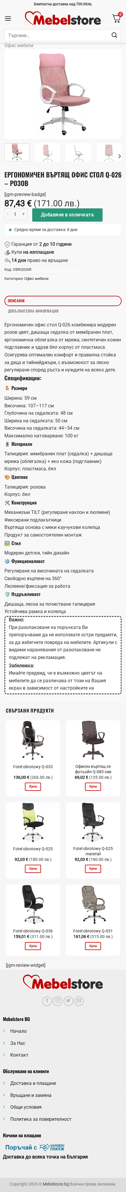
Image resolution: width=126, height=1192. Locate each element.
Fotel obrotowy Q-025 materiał (93, 851)
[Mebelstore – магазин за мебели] (63, 18)
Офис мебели (18, 45)
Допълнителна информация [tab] (33, 311)
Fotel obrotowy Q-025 (33, 848)
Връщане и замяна (31, 1095)
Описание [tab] (16, 300)
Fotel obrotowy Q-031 (93, 931)
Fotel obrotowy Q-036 (33, 931)
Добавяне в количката (67, 215)
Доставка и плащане (33, 1083)
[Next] (112, 94)
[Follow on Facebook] (47, 1001)
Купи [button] (33, 786)
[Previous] (14, 94)
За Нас (17, 1043)
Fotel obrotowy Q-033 (33, 766)
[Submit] (114, 35)
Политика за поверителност (40, 1119)
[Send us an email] (79, 1001)
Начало (18, 1031)
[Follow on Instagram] (57, 1001)
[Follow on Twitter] (68, 1001)
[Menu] (7, 18)
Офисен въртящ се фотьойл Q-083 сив (93, 769)
